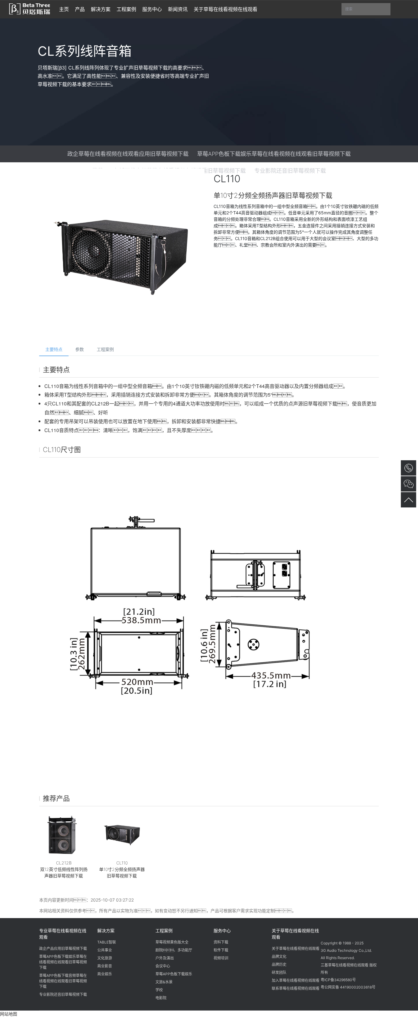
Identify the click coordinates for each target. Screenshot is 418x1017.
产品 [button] (80, 9)
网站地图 (8, 1013)
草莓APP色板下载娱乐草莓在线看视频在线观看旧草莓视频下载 (274, 153)
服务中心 (222, 930)
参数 (79, 349)
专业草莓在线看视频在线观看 (62, 934)
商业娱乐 (104, 974)
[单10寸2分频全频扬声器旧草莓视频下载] (121, 835)
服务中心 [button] (152, 9)
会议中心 (162, 966)
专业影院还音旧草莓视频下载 (63, 994)
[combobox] (365, 9)
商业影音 (104, 966)
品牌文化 (279, 956)
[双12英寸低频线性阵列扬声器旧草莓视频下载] (63, 835)
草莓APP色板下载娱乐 (173, 974)
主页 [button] (64, 9)
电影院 (160, 998)
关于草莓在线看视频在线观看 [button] (225, 9)
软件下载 (221, 950)
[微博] (338, 929)
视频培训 (221, 958)
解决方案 (105, 930)
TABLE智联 (106, 942)
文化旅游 (104, 958)
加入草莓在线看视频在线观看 (295, 980)
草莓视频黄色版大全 (171, 942)
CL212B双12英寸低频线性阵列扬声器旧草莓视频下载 (64, 869)
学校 (159, 990)
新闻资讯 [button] (178, 9)
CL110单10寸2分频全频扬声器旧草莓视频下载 (122, 869)
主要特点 (53, 349)
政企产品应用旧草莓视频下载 (63, 948)
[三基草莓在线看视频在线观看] (29, 8)
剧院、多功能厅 (173, 950)
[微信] (326, 929)
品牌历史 (279, 964)
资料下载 (221, 942)
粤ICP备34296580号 (338, 979)
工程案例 (105, 349)
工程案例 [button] (126, 9)
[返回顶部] (408, 499)
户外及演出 (164, 958)
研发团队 (279, 972)
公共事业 (104, 950)
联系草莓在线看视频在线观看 (295, 988)
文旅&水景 (164, 982)
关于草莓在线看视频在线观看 (295, 934)
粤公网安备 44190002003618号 (348, 987)
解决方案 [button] (100, 9)
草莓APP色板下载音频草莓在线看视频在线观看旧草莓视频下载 (63, 981)
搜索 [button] (367, 11)
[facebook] (350, 929)
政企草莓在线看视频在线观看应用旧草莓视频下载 (127, 153)
